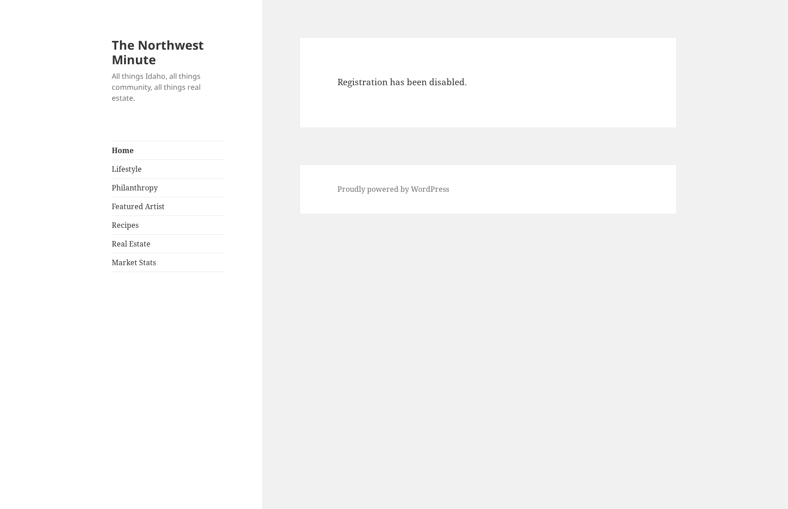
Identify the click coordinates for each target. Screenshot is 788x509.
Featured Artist (138, 206)
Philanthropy (135, 188)
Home (123, 150)
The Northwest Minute (158, 52)
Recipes (125, 225)
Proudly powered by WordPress (393, 189)
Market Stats (134, 262)
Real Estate (131, 244)
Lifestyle (127, 169)
